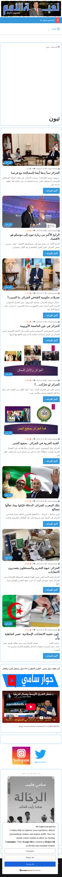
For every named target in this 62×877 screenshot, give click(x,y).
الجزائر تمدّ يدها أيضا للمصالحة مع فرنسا (35, 172)
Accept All (30, 864)
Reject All (30, 857)
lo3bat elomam (53, 169)
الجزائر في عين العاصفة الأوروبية (40, 325)
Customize (30, 851)
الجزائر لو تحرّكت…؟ (47, 384)
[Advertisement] (31, 82)
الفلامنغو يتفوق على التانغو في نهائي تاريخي (38, 20)
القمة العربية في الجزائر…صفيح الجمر (36, 443)
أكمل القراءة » (51, 191)
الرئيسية (54, 47)
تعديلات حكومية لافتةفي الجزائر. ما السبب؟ (33, 297)
